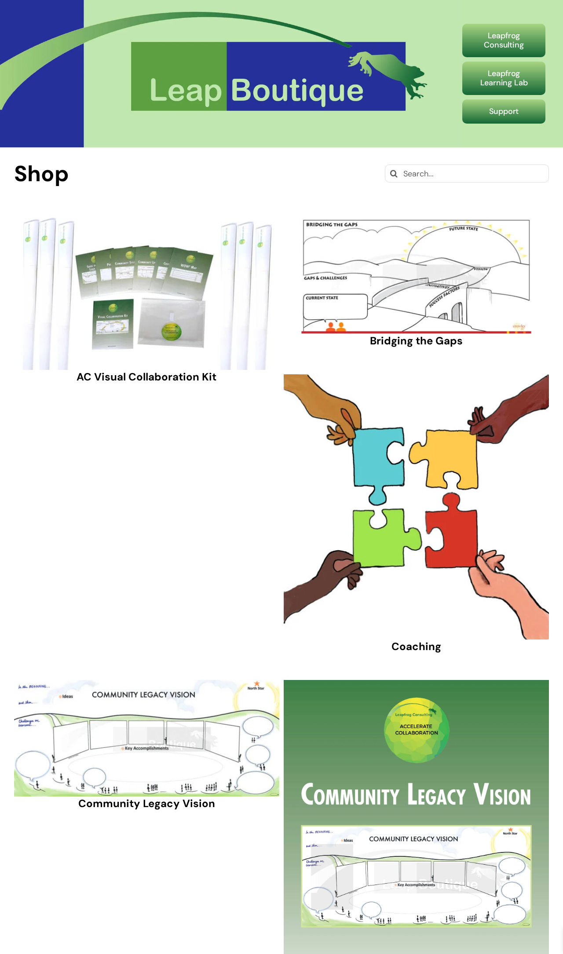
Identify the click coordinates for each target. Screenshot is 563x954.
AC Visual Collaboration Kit (146, 377)
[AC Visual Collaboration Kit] (146, 294)
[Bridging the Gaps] (416, 276)
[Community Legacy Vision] (146, 738)
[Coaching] (416, 507)
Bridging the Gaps (416, 340)
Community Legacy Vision (146, 803)
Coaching (416, 646)
